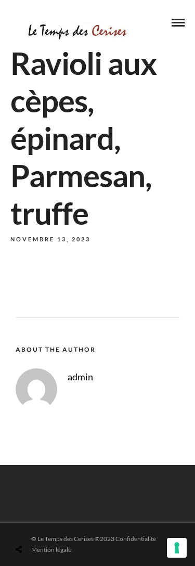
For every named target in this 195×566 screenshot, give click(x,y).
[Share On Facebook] (31, 524)
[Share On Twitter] (45, 524)
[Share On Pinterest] (60, 524)
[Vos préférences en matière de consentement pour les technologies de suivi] (177, 548)
